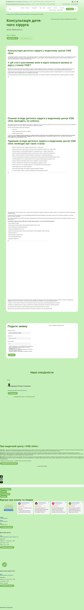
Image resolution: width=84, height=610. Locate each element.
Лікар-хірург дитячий (12, 390)
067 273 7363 (67, 4)
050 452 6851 (75, 4)
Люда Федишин (58, 502)
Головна (8, 14)
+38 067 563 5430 (3, 521)
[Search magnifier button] (83, 486)
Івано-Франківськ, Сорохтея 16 (18, 4)
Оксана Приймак (76, 502)
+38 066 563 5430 (3, 518)
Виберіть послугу (11, 330)
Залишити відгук (8, 509)
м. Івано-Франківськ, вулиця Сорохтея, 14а (9, 536)
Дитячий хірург (26, 14)
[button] (13, 393)
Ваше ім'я (10, 335)
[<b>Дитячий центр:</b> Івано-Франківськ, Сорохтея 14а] (6, 1)
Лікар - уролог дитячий (21, 390)
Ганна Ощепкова (42, 502)
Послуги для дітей (19, 14)
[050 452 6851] (71, 4)
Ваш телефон (11, 341)
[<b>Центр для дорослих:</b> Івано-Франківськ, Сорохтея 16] (6, 4)
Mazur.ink (10, 607)
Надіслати (11, 355)
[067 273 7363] (63, 4)
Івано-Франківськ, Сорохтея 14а (17, 1)
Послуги (12, 14)
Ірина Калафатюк (25, 502)
